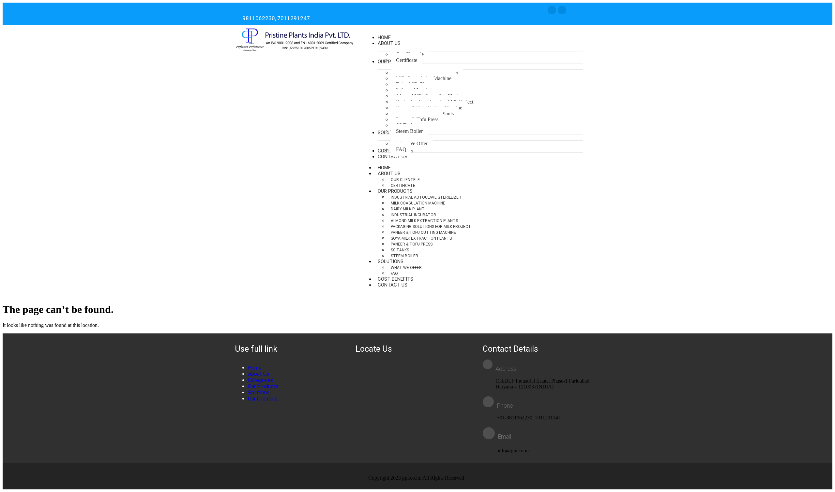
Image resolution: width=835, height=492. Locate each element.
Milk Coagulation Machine (418, 203)
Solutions (390, 261)
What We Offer (406, 267)
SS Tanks (400, 250)
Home (255, 368)
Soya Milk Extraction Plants (421, 238)
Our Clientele (405, 179)
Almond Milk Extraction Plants (424, 220)
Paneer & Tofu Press (412, 244)
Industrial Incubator (413, 215)
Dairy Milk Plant (408, 209)
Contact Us (392, 285)
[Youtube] (562, 10)
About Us (389, 173)
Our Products (395, 191)
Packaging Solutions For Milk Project (431, 226)
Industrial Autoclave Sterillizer (426, 197)
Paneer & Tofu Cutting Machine (423, 232)
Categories (260, 380)
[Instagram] (552, 10)
